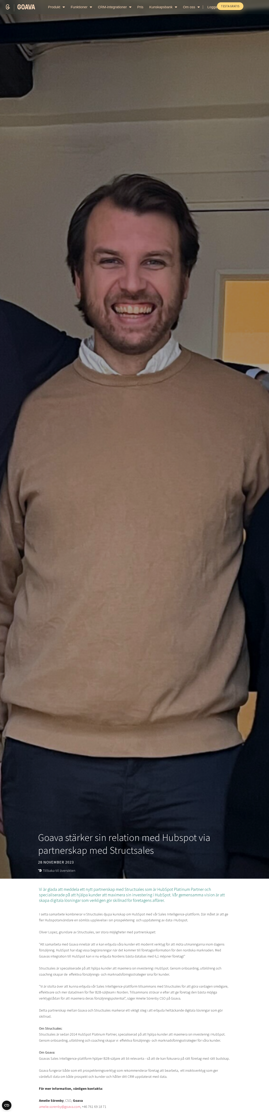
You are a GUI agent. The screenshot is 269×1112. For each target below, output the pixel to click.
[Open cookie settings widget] (6, 1105)
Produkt (54, 7)
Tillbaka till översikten (59, 870)
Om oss (189, 7)
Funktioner (79, 7)
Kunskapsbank (161, 7)
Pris (140, 7)
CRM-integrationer (113, 7)
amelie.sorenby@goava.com (59, 1106)
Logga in (214, 7)
